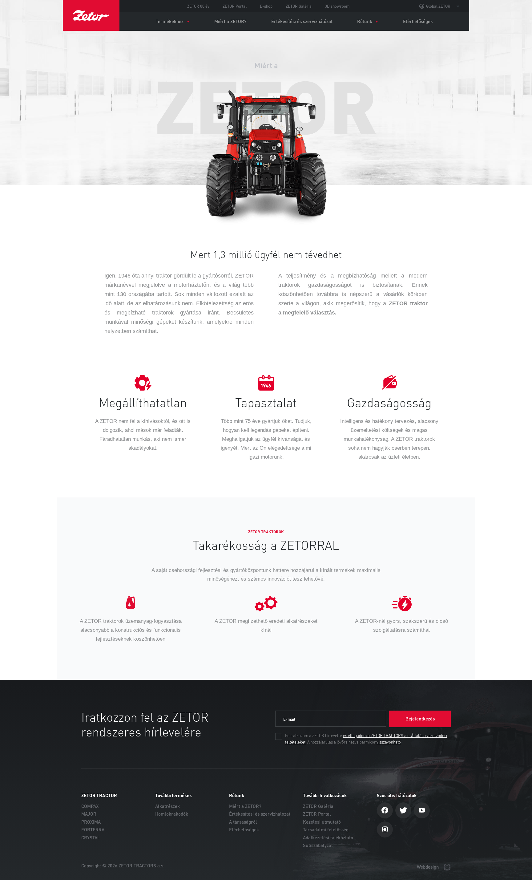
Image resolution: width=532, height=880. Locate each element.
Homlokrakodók (171, 814)
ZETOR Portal (235, 6)
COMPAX (90, 806)
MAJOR (88, 814)
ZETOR (91, 15)
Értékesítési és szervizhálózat (301, 21)
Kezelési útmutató (322, 822)
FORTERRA (92, 830)
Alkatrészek (167, 806)
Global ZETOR (438, 6)
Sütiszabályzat (318, 845)
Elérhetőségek (418, 21)
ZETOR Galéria (299, 6)
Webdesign (428, 867)
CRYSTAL (90, 838)
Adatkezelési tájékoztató (328, 838)
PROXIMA (91, 822)
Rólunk (364, 21)
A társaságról (243, 822)
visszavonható (389, 742)
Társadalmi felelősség (326, 830)
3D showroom (337, 6)
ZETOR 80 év (198, 6)
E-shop (266, 6)
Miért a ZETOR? (230, 21)
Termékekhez (169, 21)
